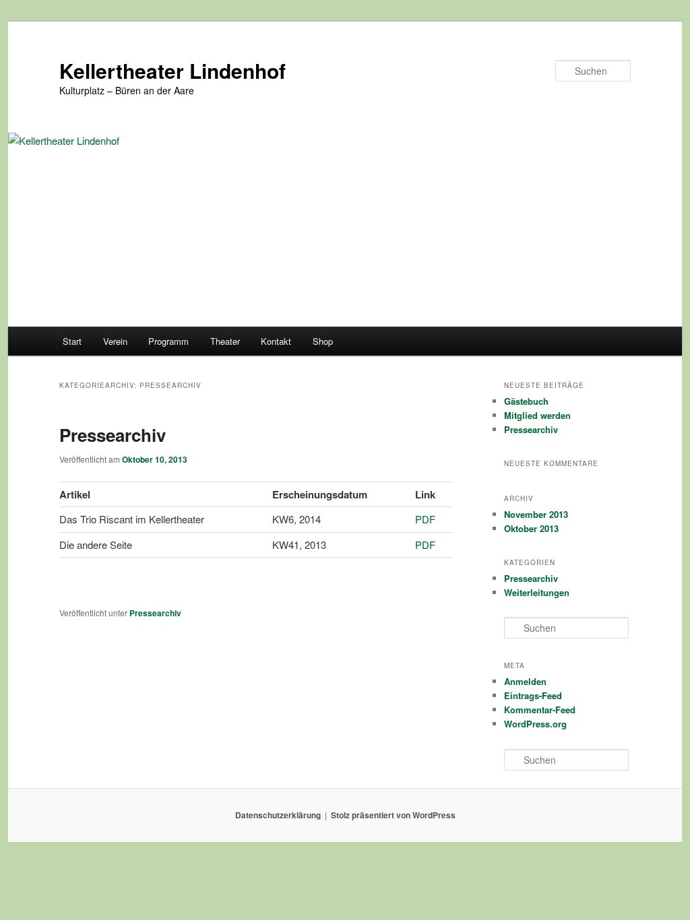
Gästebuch (526, 401)
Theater (225, 341)
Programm (168, 341)
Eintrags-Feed (533, 695)
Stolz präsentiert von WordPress (393, 815)
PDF (425, 519)
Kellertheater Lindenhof (172, 70)
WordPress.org (535, 723)
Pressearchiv (112, 434)
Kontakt (276, 341)
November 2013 (536, 514)
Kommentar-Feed (539, 709)
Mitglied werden (537, 415)
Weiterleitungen (536, 592)
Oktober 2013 (531, 528)
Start (72, 341)
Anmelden (525, 681)
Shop (323, 341)
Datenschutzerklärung (278, 815)
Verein (115, 341)
